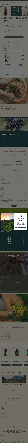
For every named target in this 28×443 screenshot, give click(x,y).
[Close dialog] (26, 214)
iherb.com (19, 225)
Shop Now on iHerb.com (20, 227)
